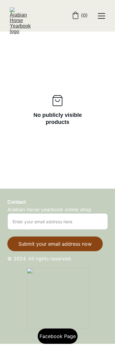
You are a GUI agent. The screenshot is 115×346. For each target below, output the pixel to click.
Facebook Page (58, 336)
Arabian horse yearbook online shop (49, 209)
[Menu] (101, 16)
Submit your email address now (55, 244)
